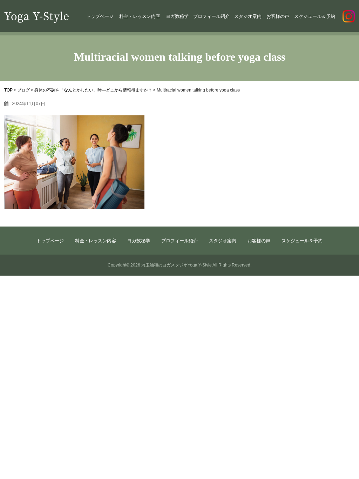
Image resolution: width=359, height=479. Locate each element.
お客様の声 (277, 16)
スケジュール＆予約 (314, 16)
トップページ (100, 16)
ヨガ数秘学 (177, 16)
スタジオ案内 (248, 16)
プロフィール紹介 (211, 16)
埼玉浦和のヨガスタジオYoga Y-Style (176, 265)
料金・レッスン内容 (139, 16)
